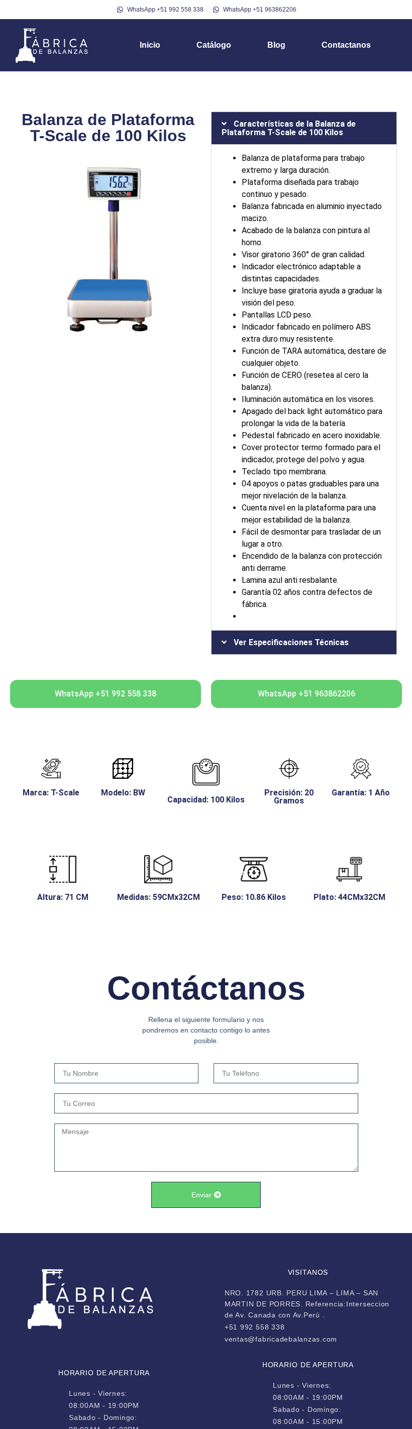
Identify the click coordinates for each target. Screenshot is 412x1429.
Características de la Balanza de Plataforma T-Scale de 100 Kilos (289, 128)
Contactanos (346, 45)
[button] (304, 128)
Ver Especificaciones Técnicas (291, 642)
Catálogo (213, 45)
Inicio (150, 45)
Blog (276, 45)
